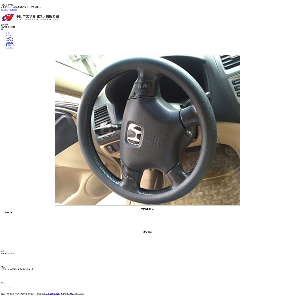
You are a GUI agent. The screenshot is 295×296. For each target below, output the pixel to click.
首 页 (8, 33)
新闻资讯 (9, 40)
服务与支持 (10, 45)
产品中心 (9, 38)
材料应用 (9, 43)
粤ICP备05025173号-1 (75, 294)
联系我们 (9, 48)
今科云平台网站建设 (50, 294)
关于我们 (9, 35)
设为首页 (4, 10)
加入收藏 (13, 10)
